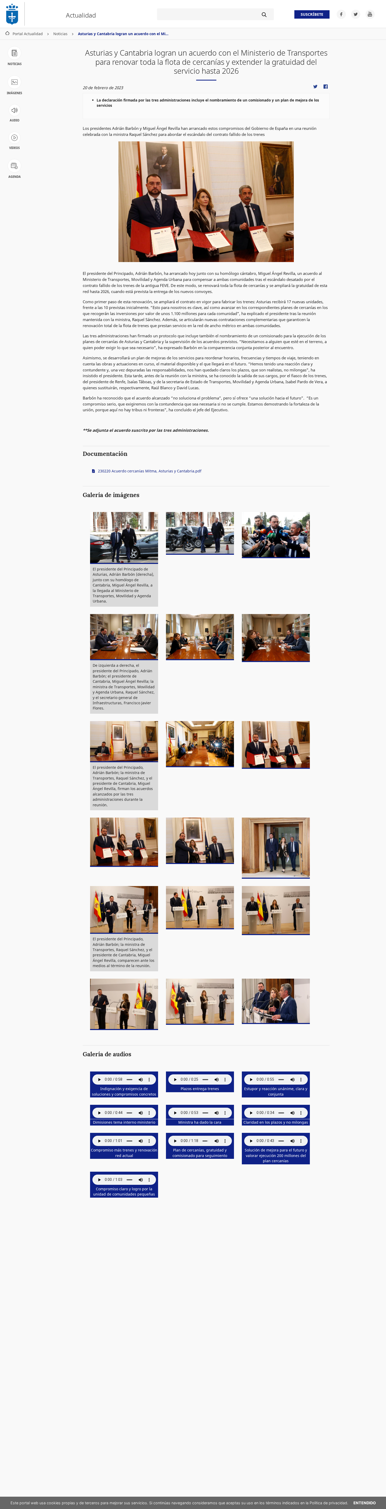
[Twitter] (354, 13)
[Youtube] (368, 13)
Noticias (60, 33)
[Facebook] (339, 13)
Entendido (364, 1503)
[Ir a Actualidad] (14, 14)
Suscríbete (312, 14)
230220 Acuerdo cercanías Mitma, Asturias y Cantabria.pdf (149, 470)
